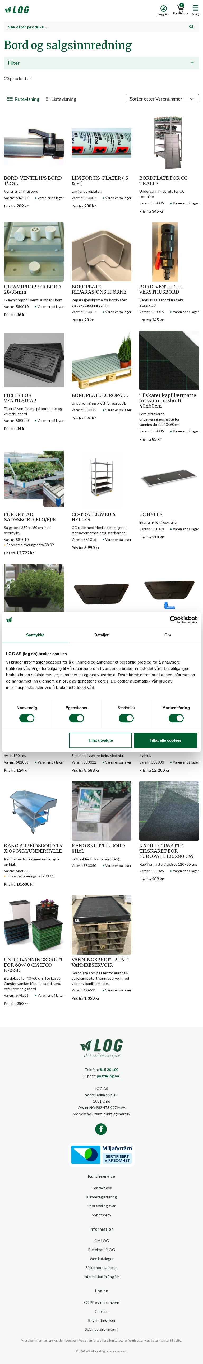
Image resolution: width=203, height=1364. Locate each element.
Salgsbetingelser (102, 1320)
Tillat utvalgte (100, 740)
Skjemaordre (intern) (101, 1329)
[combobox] (101, 27)
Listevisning (63, 99)
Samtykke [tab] (35, 635)
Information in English (101, 1276)
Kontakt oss (101, 1188)
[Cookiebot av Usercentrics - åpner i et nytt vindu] (174, 620)
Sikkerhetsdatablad (102, 1267)
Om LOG (101, 1240)
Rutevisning (27, 99)
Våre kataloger (102, 1258)
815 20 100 (109, 1069)
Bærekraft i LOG (101, 1249)
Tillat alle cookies (165, 740)
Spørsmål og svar (101, 1206)
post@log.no (108, 1076)
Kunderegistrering (101, 1197)
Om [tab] (167, 635)
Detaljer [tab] (101, 635)
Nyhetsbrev (101, 1215)
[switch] (76, 718)
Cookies (101, 1311)
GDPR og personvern (101, 1302)
